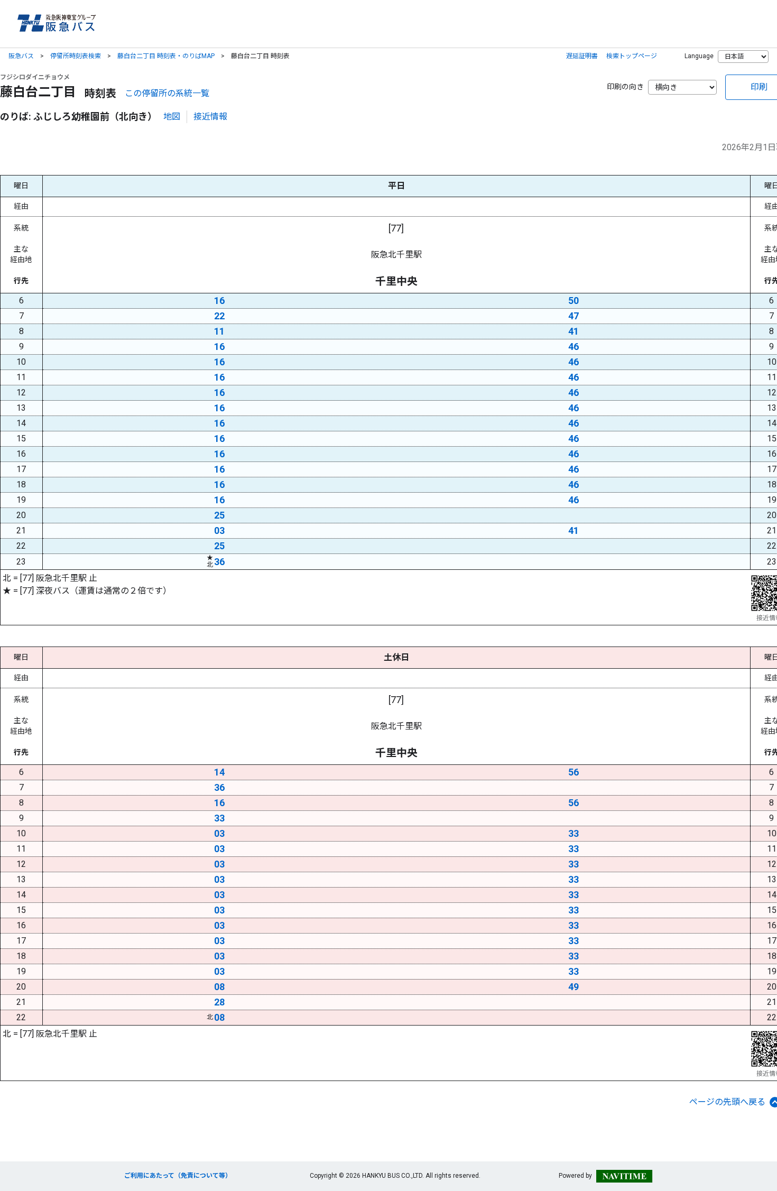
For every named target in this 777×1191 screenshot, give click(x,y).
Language (699, 56)
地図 (171, 117)
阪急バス (21, 56)
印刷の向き (625, 86)
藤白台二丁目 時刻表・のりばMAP (166, 56)
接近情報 (210, 117)
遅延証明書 (582, 56)
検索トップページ (631, 56)
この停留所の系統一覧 (167, 93)
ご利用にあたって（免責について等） (178, 1175)
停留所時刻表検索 (75, 56)
